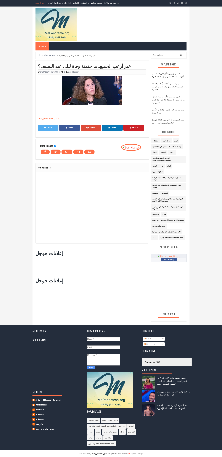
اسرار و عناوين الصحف (110, 420)
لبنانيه (90, 438)
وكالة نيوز (108, 438)
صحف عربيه (166, 141)
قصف (154, 238)
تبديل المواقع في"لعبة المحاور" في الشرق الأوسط (166, 186)
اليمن (176, 141)
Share (70, 128)
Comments (152, 344)
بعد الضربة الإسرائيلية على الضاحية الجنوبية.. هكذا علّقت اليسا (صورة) (172, 407)
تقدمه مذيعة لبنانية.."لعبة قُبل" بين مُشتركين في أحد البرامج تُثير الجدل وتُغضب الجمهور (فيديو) (172, 380)
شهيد (98, 432)
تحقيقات (155, 193)
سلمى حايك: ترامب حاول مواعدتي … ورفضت (168, 220)
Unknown (39, 410)
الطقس (163, 152)
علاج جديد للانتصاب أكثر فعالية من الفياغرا (166, 232)
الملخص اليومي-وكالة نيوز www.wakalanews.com (161, 159)
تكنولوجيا (165, 193)
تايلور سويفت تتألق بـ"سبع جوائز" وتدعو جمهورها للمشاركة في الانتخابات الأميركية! (168, 99)
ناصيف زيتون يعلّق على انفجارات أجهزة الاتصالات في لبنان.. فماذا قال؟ (168, 75)
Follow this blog (168, 260)
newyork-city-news (44, 429)
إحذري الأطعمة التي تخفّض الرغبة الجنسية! (166, 147)
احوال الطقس (93, 420)
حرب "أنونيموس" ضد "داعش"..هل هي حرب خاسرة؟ (167, 208)
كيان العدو (131, 432)
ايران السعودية (157, 172)
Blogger (95, 453)
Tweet (49, 128)
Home (43, 46)
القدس (172, 152)
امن (162, 166)
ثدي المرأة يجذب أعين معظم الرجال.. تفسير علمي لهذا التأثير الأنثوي (167, 200)
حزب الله (155, 214)
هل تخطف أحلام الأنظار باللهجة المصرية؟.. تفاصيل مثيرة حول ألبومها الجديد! (167, 86)
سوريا (91, 432)
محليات (98, 438)
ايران (169, 166)
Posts (149, 338)
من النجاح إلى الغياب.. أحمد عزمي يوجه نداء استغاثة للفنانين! (174, 393)
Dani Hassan (46, 146)
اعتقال (154, 152)
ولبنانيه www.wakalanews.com (171, 238)
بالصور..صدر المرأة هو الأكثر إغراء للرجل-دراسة (166, 178)
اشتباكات (155, 141)
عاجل (122, 432)
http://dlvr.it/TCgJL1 (48, 118)
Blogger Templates (108, 453)
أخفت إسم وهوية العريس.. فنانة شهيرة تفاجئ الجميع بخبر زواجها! (168, 121)
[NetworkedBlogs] (169, 256)
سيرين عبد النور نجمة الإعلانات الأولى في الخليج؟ (168, 111)
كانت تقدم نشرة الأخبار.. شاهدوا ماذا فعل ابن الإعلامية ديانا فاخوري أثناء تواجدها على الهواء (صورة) (84, 3)
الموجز (154, 166)
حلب (164, 214)
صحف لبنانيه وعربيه (159, 226)
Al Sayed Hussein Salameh (48, 400)
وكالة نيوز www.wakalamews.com (101, 444)
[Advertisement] (90, 266)
